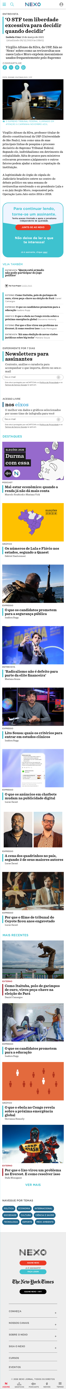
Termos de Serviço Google (16, 385)
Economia (24, 1208)
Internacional (43, 1208)
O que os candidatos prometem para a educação (31, 1050)
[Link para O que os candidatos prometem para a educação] (33, 1022)
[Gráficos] (19, 1385)
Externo (10, 295)
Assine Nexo (33, 1263)
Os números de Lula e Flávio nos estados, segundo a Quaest (32, 550)
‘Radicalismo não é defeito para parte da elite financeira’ (31, 673)
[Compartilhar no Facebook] (5, 67)
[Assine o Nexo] (6, 1385)
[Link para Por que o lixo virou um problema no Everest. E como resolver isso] (33, 1144)
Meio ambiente (45, 1222)
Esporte (27, 1222)
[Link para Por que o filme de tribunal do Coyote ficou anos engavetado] (33, 891)
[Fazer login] (61, 4)
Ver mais (33, 1185)
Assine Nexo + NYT (33, 1292)
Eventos (15, 1367)
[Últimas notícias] (47, 1385)
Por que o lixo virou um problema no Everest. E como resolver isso (33, 1172)
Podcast (7, 482)
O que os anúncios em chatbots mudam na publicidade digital (31, 796)
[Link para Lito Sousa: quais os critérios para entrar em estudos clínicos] (33, 707)
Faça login (33, 1272)
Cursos (14, 1358)
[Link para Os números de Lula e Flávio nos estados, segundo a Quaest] (33, 522)
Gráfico (9, 316)
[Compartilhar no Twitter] (11, 67)
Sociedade (10, 1215)
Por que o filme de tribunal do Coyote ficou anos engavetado (30, 919)
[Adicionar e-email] (58, 377)
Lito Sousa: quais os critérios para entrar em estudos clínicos (33, 735)
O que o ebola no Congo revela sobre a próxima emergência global (30, 1111)
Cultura (26, 1215)
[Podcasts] (34, 1385)
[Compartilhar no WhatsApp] (23, 67)
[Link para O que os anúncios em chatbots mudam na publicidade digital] (33, 768)
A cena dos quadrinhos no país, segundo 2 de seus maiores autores (34, 858)
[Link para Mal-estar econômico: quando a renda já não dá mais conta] (33, 461)
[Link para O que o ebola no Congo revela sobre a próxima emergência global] (33, 1081)
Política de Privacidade (49, 382)
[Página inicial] (33, 4)
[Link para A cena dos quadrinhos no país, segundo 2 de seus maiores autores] (33, 829)
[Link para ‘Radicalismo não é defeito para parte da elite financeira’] (33, 645)
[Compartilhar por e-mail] (17, 67)
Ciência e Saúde (44, 1215)
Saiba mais (27, 286)
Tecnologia (11, 1222)
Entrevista (11, 334)
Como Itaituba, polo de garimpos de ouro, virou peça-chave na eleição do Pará (32, 990)
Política (9, 1208)
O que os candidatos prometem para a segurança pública (31, 612)
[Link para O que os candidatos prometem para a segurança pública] (33, 584)
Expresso (10, 307)
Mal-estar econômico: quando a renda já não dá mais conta (31, 489)
